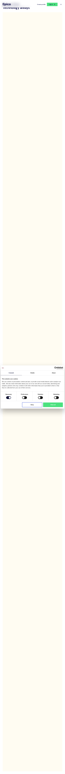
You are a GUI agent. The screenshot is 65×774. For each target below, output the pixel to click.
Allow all (53, 404)
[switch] (24, 397)
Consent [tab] (11, 373)
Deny (32, 404)
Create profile (41, 4)
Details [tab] (32, 373)
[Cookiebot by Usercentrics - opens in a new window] (55, 368)
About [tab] (54, 373)
